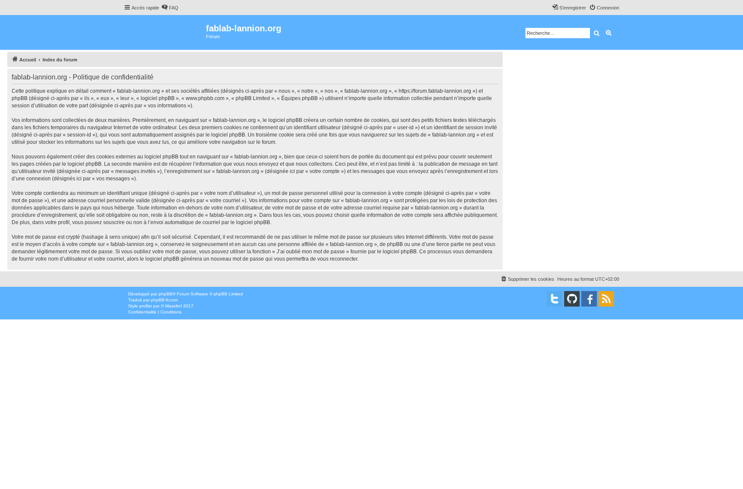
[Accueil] (165, 32)
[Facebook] (589, 299)
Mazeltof (173, 306)
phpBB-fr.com (164, 300)
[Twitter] (554, 299)
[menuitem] (169, 8)
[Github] (572, 299)
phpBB (165, 294)
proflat (145, 306)
